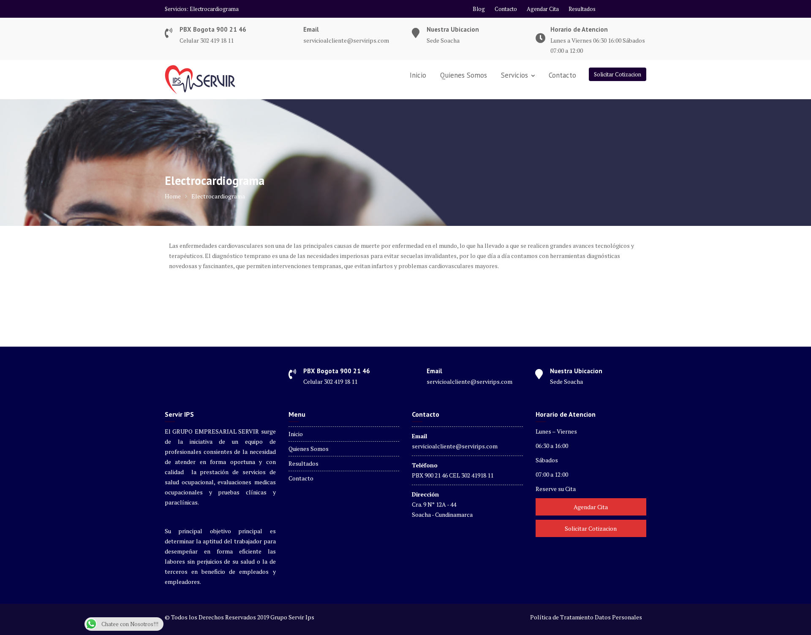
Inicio (418, 75)
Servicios (514, 75)
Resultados (582, 9)
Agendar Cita (543, 9)
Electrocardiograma (214, 9)
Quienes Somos (463, 75)
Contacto (506, 9)
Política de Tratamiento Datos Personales (586, 617)
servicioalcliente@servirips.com (455, 446)
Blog (479, 9)
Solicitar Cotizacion (617, 74)
